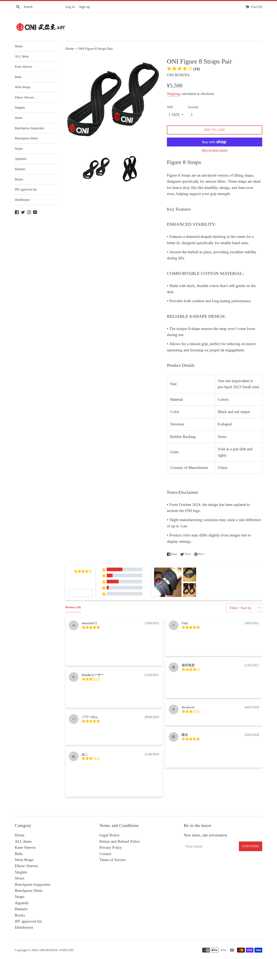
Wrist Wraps (22, 87)
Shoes (19, 118)
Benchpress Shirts (26, 138)
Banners (20, 169)
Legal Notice (109, 835)
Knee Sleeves (23, 66)
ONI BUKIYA (48, 950)
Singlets (20, 107)
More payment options (215, 150)
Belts (18, 77)
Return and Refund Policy (119, 841)
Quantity (193, 107)
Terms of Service (112, 860)
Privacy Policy (110, 847)
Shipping (173, 94)
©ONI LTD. (66, 950)
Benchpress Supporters (29, 128)
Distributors (22, 199)
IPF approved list (26, 189)
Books (19, 179)
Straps (19, 148)
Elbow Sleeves (24, 97)
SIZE (170, 107)
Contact (105, 854)
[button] (150, 803)
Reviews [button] (73, 607)
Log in (70, 7)
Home (19, 46)
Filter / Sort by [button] (240, 608)
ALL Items (22, 56)
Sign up (84, 7)
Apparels (20, 158)
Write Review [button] (80, 592)
